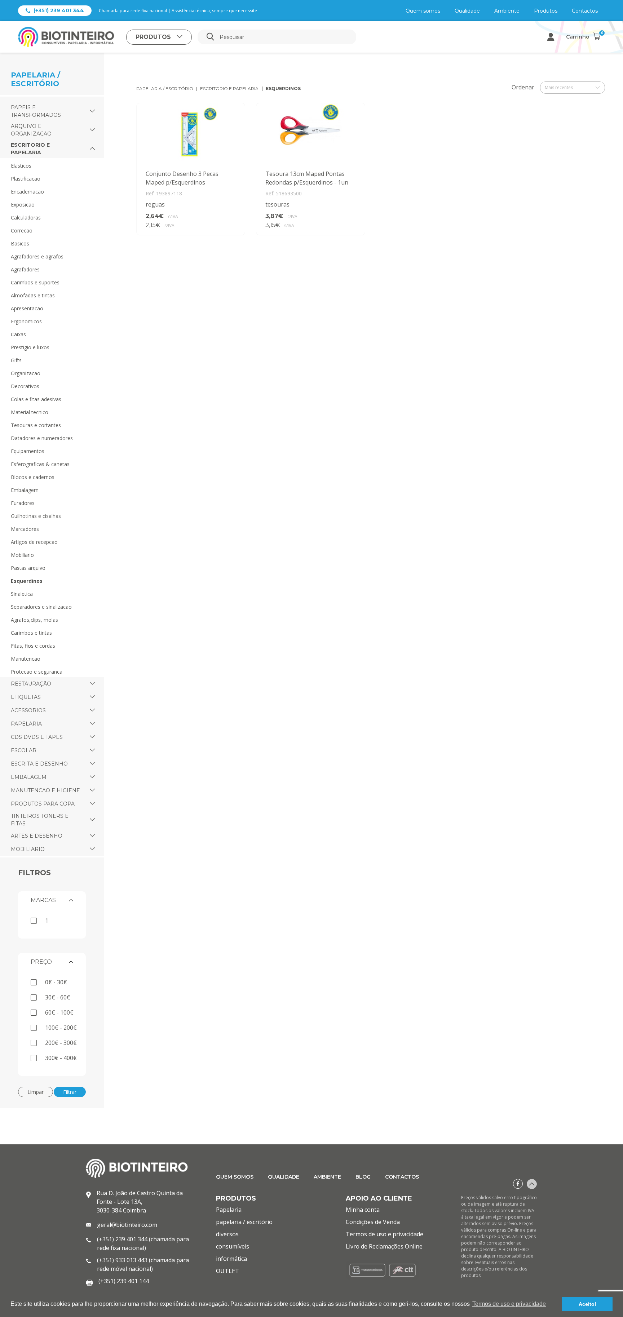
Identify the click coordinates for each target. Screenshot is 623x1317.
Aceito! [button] (587, 1304)
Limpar (35, 1091)
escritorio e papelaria (229, 88)
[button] (92, 111)
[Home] (72, 37)
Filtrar (69, 1091)
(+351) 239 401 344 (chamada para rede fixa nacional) (143, 1243)
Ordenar (523, 87)
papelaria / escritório (164, 88)
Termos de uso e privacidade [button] (509, 1304)
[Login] (551, 37)
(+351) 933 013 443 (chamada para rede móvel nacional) (143, 1264)
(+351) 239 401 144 (123, 1281)
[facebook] (518, 1184)
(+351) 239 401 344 (59, 10)
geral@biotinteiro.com (127, 1225)
